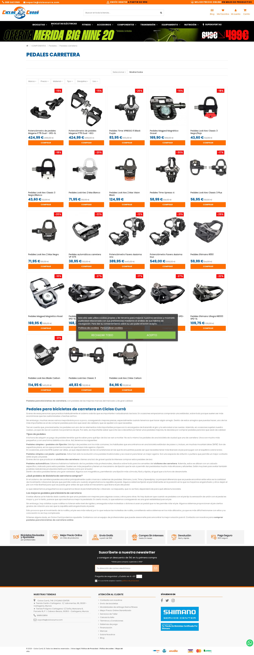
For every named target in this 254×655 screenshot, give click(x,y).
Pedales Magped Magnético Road (45, 316)
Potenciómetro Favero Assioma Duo (166, 255)
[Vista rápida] (48, 127)
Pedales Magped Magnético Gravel (164, 132)
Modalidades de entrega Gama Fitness (119, 607)
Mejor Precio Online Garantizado (115, 610)
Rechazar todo (102, 335)
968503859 (42, 615)
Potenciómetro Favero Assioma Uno (125, 255)
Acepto (152, 335)
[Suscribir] (155, 568)
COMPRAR (46, 142)
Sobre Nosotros (107, 634)
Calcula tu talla (107, 617)
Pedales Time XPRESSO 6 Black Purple (124, 132)
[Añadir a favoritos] (44, 127)
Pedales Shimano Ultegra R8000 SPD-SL (206, 317)
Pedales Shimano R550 (202, 254)
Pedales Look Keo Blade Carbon (44, 378)
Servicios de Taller (109, 614)
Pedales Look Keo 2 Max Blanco (84, 192)
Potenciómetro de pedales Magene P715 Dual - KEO (82, 132)
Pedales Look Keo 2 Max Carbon (125, 378)
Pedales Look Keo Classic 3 (82, 378)
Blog (102, 638)
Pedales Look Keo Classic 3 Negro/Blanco (41, 194)
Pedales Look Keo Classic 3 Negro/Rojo (204, 132)
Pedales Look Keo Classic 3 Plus (206, 192)
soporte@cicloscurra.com (50, 619)
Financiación (106, 627)
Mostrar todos (136, 72)
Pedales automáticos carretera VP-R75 (85, 255)
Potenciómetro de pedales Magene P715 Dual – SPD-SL (42, 132)
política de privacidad (130, 581)
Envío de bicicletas (109, 603)
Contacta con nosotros (111, 600)
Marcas (103, 631)
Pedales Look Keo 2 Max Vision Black (124, 194)
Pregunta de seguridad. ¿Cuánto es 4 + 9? (115, 576)
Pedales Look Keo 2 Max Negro (43, 254)
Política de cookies (88, 327)
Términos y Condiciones (111, 620)
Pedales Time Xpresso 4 (162, 192)
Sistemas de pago (109, 624)
